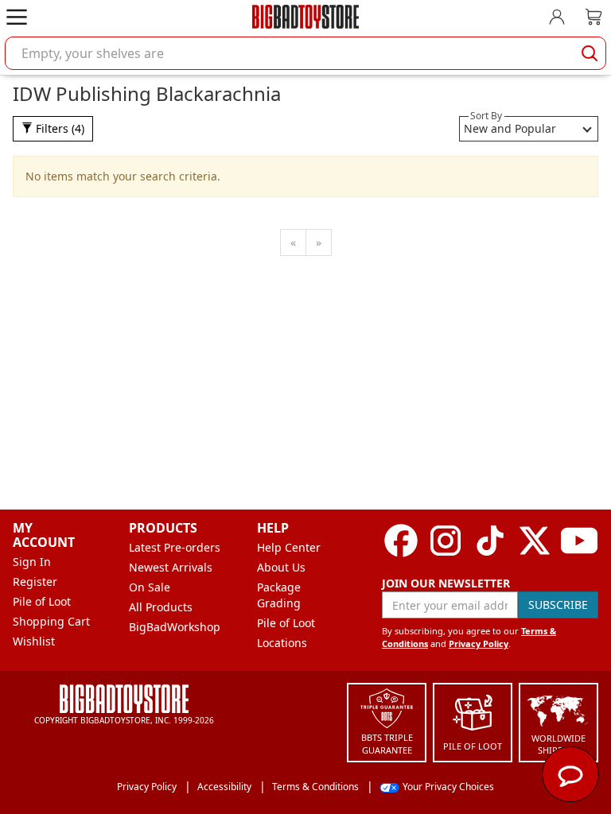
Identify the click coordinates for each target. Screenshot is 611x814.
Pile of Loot (42, 601)
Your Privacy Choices (448, 786)
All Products (161, 606)
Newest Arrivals (170, 567)
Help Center (289, 547)
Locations (282, 642)
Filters (58, 128)
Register (35, 581)
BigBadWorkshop (174, 626)
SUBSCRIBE (558, 604)
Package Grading (279, 594)
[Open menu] (16, 16)
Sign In (32, 561)
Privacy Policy (478, 643)
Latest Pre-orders (174, 547)
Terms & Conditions (315, 786)
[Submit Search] (589, 53)
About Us (281, 567)
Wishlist (34, 641)
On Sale (149, 587)
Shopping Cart (51, 621)
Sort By (486, 115)
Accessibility (224, 786)
